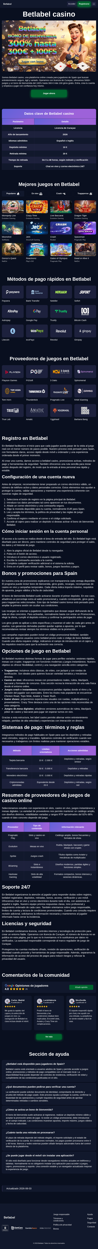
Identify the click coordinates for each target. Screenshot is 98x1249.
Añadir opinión (81, 987)
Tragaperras (83, 193)
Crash (59, 193)
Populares (11, 193)
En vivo (35, 193)
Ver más (49, 1037)
